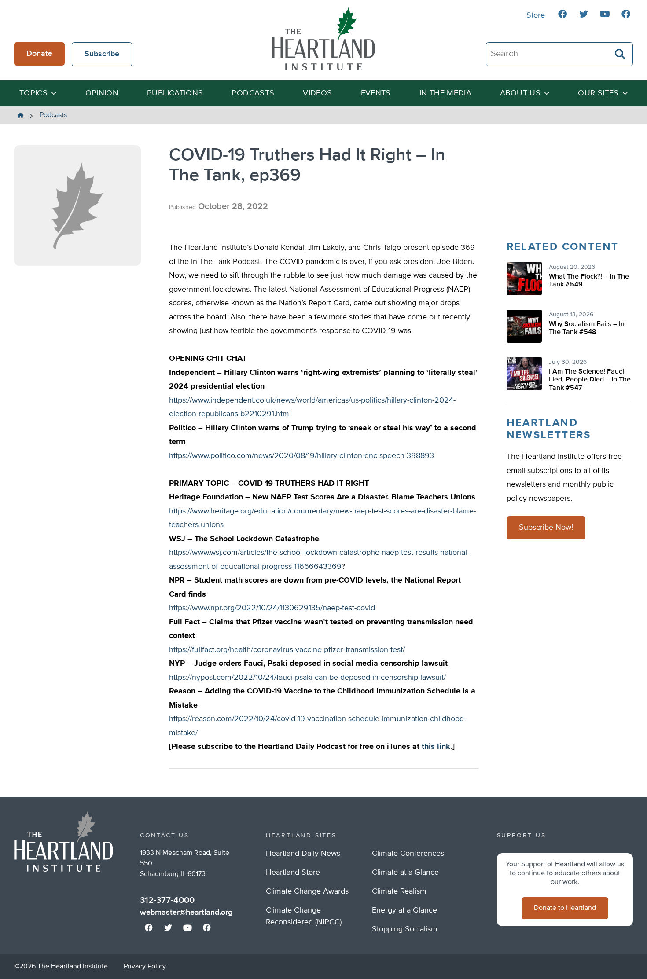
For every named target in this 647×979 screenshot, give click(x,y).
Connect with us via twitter (584, 14)
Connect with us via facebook (562, 14)
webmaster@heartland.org (186, 913)
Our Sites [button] (598, 93)
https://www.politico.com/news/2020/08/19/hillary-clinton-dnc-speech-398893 (301, 456)
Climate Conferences (408, 854)
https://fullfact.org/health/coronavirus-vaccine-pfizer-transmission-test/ (287, 650)
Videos (317, 93)
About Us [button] (520, 93)
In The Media (445, 93)
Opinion (102, 93)
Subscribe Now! (546, 528)
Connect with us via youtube (605, 14)
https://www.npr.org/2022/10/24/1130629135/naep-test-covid (272, 608)
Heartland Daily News (303, 854)
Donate (39, 54)
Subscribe (102, 54)
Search (620, 54)
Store (535, 15)
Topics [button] (33, 93)
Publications (175, 93)
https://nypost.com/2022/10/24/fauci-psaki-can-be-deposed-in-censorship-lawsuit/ (307, 678)
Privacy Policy (145, 966)
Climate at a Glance (405, 872)
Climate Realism (399, 891)
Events (376, 93)
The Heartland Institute (323, 39)
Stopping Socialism (404, 929)
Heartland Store (293, 872)
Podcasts (253, 93)
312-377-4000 (167, 900)
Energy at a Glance (404, 910)
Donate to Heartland (565, 908)
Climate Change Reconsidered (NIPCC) (304, 916)
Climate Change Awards (307, 891)
